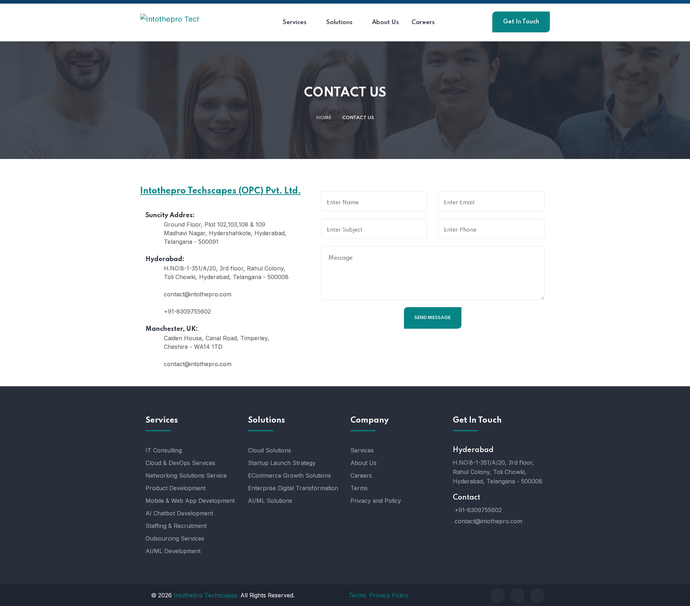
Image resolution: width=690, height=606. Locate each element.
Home (323, 117)
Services (362, 450)
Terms (359, 488)
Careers (361, 475)
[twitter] (517, 595)
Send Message (432, 317)
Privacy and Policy (375, 500)
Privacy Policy (388, 595)
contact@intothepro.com (488, 521)
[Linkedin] (537, 595)
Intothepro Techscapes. (206, 595)
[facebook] (498, 595)
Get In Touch (521, 22)
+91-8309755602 (478, 510)
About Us (363, 462)
